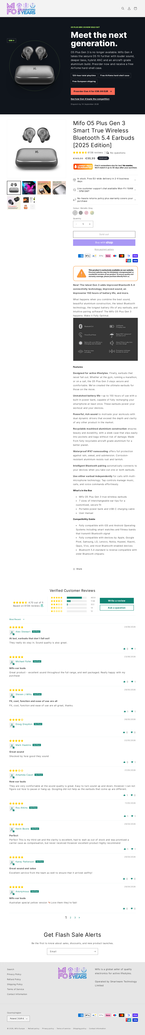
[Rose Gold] (86, 213)
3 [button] (75, 917)
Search (10, 969)
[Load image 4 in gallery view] (59, 188)
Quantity (77, 218)
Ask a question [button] (116, 607)
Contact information (97, 1028)
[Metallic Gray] (75, 213)
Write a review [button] (116, 600)
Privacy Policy (14, 974)
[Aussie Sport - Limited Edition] (92, 213)
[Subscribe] (95, 951)
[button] (123, 8)
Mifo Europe (20, 1028)
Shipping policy (79, 1028)
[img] (16, 627)
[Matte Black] (81, 213)
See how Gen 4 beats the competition (90, 99)
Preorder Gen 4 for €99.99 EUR (93, 91)
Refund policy (33, 1028)
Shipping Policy (15, 984)
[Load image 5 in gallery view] (14, 203)
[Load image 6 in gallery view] (29, 203)
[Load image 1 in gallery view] (14, 188)
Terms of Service (15, 989)
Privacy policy (48, 1028)
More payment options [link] (104, 249)
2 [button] (70, 917)
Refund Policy (14, 979)
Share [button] (79, 569)
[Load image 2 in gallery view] (29, 188)
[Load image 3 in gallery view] (44, 188)
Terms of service (63, 1028)
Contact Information (17, 994)
